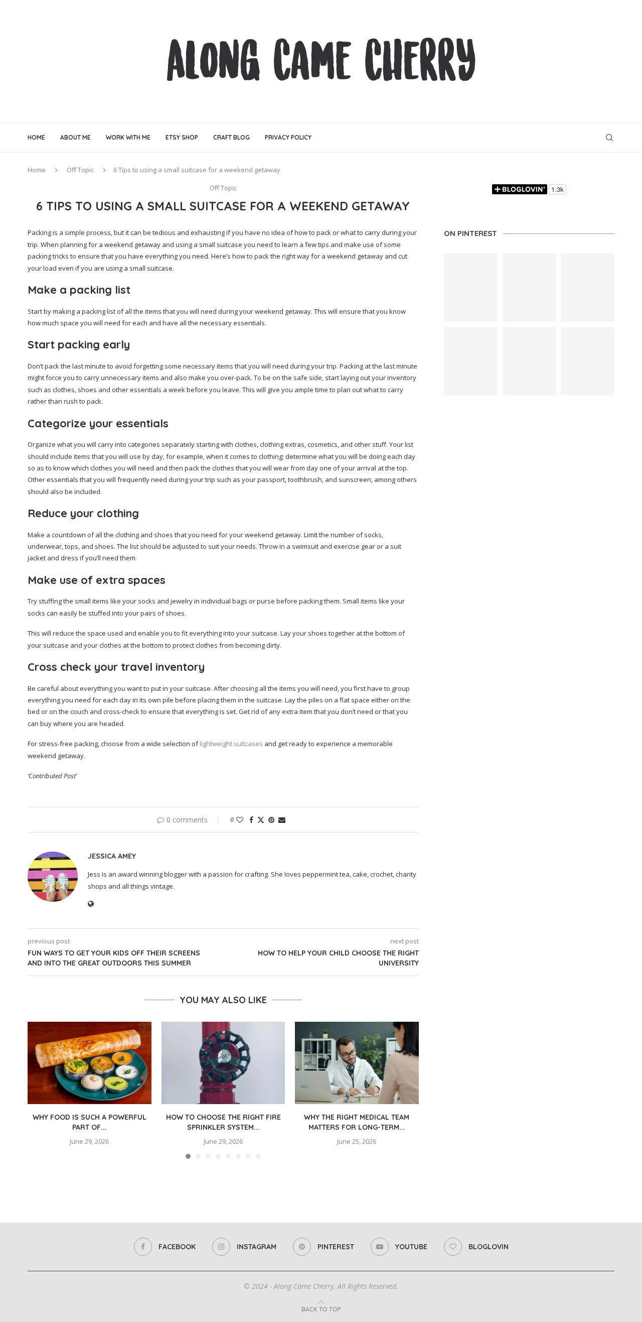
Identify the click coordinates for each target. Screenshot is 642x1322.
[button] (41, 1089)
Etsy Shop (182, 137)
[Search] (609, 137)
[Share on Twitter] (260, 819)
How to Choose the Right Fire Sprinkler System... (223, 1122)
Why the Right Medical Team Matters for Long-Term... (357, 1122)
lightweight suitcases (231, 743)
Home (36, 137)
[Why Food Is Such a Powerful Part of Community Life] (89, 1063)
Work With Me (128, 137)
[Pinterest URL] (470, 287)
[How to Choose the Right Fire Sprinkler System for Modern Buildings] (223, 1063)
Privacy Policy (288, 137)
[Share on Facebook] (251, 819)
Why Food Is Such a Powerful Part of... (89, 1122)
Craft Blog (231, 137)
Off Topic (80, 169)
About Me (75, 137)
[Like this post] (239, 819)
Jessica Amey (112, 856)
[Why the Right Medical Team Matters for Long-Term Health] (357, 1063)
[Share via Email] (281, 819)
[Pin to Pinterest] (271, 819)
